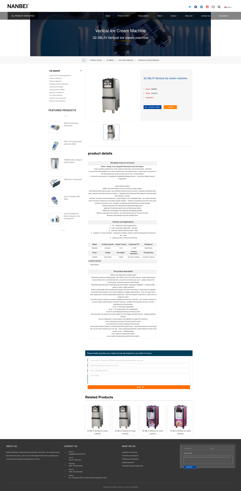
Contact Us (205, 15)
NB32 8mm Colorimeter (73, 179)
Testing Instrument (128, 462)
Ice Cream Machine (126, 60)
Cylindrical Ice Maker (56, 87)
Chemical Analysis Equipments (132, 466)
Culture (174, 15)
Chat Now (170, 107)
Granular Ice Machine (56, 92)
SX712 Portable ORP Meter (72, 197)
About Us (189, 15)
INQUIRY (189, 467)
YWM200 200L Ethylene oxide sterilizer (73, 160)
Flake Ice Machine (55, 78)
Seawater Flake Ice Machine (58, 84)
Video (159, 15)
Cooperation (223, 15)
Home (108, 15)
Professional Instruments (130, 459)
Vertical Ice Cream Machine (148, 60)
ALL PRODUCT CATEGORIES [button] (23, 15)
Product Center (124, 15)
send (139, 387)
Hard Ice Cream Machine (57, 98)
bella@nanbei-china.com (77, 454)
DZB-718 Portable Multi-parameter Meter (73, 142)
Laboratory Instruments (129, 452)
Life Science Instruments (130, 456)
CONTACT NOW (153, 107)
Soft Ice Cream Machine (57, 101)
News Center (143, 15)
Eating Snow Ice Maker (57, 90)
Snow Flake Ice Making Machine (60, 75)
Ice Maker (110, 60)
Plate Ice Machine (55, 81)
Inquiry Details (188, 453)
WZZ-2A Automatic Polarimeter (71, 124)
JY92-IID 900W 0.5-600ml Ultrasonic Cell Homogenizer (72, 216)
